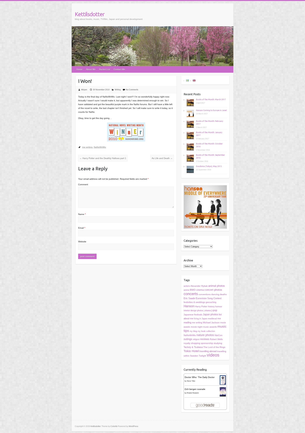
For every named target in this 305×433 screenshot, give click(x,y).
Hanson (189, 306)
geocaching (211, 302)
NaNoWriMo (100, 147)
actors (187, 286)
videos (213, 355)
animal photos (216, 285)
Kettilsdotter (89, 14)
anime (186, 290)
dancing (215, 294)
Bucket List (104, 69)
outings (188, 339)
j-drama (207, 310)
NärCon (218, 335)
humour (218, 306)
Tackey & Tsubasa (193, 347)
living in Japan (200, 318)
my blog (193, 331)
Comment (83, 184)
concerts (191, 294)
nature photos (205, 335)
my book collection (206, 331)
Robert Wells (216, 339)
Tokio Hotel (191, 351)
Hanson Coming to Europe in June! (211, 110)
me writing (87, 147)
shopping (195, 343)
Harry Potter (201, 306)
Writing (118, 90)
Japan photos (210, 314)
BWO (193, 290)
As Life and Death (162, 158)
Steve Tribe (191, 381)
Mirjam (84, 90)
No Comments (132, 90)
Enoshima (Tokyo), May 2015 (209, 166)
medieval (212, 318)
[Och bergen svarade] (223, 389)
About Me (91, 69)
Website (82, 241)
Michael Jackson (211, 322)
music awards (210, 327)
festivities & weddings (194, 302)
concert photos (213, 289)
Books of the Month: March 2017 (211, 99)
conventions (205, 294)
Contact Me (119, 69)
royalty (187, 343)
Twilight (202, 355)
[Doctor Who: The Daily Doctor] (223, 377)
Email (81, 228)
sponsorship (207, 343)
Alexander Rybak (199, 286)
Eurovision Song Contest (208, 298)
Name (82, 214)
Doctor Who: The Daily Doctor (200, 377)
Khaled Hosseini (193, 393)
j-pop (214, 310)
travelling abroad (208, 351)
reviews (204, 339)
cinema (200, 289)
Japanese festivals (193, 314)
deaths (223, 294)
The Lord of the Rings (214, 347)
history (211, 306)
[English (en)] (194, 80)
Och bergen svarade (195, 389)
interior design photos (193, 310)
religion (196, 339)
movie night (196, 327)
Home (79, 69)
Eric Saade (189, 298)
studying (218, 343)
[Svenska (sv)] (187, 80)
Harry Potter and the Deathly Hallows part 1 (103, 158)
